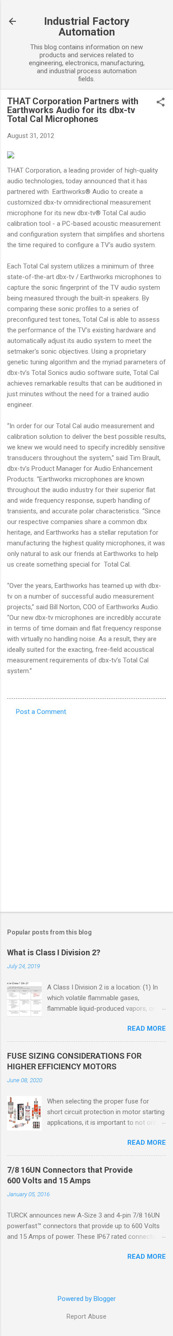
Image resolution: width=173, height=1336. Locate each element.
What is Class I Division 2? (53, 952)
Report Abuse (86, 1316)
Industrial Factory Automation (87, 26)
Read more (146, 1029)
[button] (160, 103)
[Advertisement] (86, 811)
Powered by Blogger (87, 1299)
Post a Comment (41, 712)
